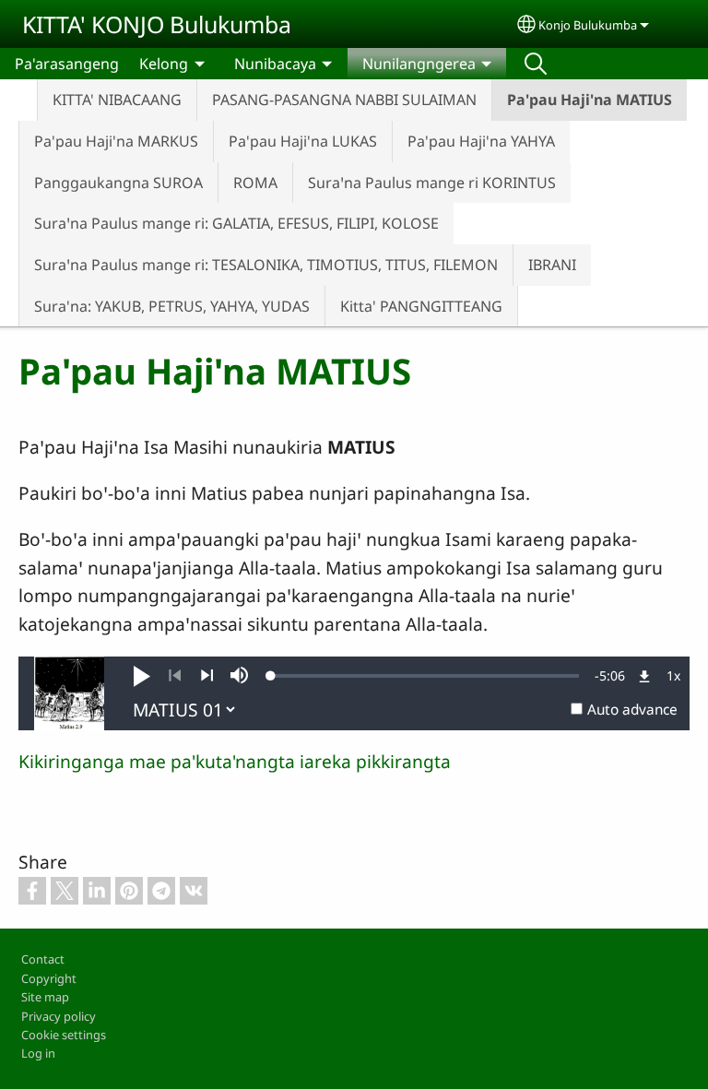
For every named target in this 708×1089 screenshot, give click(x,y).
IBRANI (552, 264)
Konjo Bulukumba (587, 25)
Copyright (49, 978)
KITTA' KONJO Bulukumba (156, 24)
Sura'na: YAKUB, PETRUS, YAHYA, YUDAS (172, 306)
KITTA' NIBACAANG (117, 99)
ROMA (255, 182)
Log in (38, 1053)
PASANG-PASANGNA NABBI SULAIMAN (344, 99)
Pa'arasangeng (67, 63)
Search (535, 63)
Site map (45, 996)
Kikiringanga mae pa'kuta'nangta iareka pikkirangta (234, 761)
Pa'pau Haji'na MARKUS (116, 141)
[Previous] (175, 676)
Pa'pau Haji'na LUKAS (303, 141)
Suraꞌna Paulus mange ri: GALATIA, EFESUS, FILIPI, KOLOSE (236, 223)
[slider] (425, 676)
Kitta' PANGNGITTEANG (421, 306)
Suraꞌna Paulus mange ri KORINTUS (432, 182)
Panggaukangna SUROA (118, 182)
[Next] (207, 676)
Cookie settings (63, 1034)
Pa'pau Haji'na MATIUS (589, 99)
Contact (43, 959)
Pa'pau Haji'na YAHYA (481, 141)
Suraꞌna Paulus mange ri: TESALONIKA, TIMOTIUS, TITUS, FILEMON (266, 264)
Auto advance (632, 709)
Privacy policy (58, 1016)
